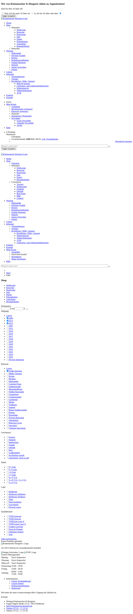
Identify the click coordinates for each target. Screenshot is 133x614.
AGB (19, 93)
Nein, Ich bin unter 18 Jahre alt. (17, 13)
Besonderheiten (23, 46)
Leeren (9, 315)
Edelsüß (20, 191)
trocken (12, 437)
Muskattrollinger (15, 389)
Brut (10, 450)
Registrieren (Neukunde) (21, 116)
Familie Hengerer (18, 62)
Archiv (19, 125)
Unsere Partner (17, 583)
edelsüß (12, 447)
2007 (11, 326)
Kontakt (9, 97)
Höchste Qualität (18, 55)
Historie (14, 65)
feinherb (12, 440)
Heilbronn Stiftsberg (17, 494)
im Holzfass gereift (16, 455)
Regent (12, 412)
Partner (14, 69)
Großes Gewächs (16, 527)
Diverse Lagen (15, 507)
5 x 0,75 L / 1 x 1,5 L (17, 480)
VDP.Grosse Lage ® (17, 524)
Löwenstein (13, 505)
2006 (11, 318)
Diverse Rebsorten (16, 418)
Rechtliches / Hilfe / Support (23, 81)
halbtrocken (13, 442)
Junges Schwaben (18, 67)
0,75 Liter (13, 470)
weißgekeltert (14, 453)
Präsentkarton (22, 41)
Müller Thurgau (15, 374)
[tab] (66, 306)
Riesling (12, 379)
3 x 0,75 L (13, 482)
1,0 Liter (12, 472)
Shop (8, 25)
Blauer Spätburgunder (18, 410)
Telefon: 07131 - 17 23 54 (17, 608)
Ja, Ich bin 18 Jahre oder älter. (46, 13)
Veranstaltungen (18, 76)
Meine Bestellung (18, 259)
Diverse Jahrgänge (16, 360)
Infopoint (10, 74)
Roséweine (21, 34)
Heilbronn (13, 492)
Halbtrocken (22, 187)
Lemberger (13, 399)
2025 (11, 357)
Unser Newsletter (24, 121)
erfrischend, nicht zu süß (19, 458)
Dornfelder (13, 415)
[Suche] (27, 309)
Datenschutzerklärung (20, 586)
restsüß (12, 445)
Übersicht (15, 163)
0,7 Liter (12, 467)
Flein (11, 499)
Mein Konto (11, 104)
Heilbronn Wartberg (17, 497)
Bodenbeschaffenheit (20, 60)
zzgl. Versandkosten (50, 139)
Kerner (12, 376)
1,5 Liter (12, 475)
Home (8, 23)
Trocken (20, 184)
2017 (11, 336)
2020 (11, 344)
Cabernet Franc (15, 384)
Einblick (9, 95)
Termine (14, 79)
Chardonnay (14, 394)
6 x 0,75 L (13, 477)
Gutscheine (21, 44)
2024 (11, 354)
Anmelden (15, 107)
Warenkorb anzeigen (123, 141)
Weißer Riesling (15, 371)
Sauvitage (13, 425)
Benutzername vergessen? (22, 109)
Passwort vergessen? (19, 111)
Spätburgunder (15, 387)
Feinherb (20, 189)
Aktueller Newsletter (25, 123)
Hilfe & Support (23, 83)
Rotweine (21, 32)
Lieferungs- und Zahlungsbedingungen (33, 86)
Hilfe (8, 128)
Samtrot (12, 407)
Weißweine (21, 30)
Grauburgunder (15, 397)
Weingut (9, 51)
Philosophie (16, 53)
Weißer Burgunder (16, 392)
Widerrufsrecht (23, 88)
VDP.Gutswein (15, 516)
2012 (11, 328)
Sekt (18, 37)
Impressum (15, 588)
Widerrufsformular (24, 90)
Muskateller (13, 381)
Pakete (19, 39)
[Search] (109, 146)
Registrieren (16, 257)
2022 (11, 349)
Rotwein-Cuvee (15, 423)
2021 (11, 347)
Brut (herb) (21, 194)
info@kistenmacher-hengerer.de (19, 606)
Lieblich (20, 198)
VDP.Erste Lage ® (16, 521)
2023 (11, 352)
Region (14, 58)
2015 (11, 323)
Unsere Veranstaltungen (21, 581)
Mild (19, 196)
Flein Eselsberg (15, 502)
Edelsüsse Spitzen (16, 532)
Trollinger (13, 405)
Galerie (9, 72)
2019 (11, 341)
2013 (11, 321)
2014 (11, 331)
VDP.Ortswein (15, 519)
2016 (11, 334)
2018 (11, 339)
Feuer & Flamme (16, 529)
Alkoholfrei (13, 420)
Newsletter (15, 118)
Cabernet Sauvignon (17, 428)
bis (13, 308)
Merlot (11, 402)
